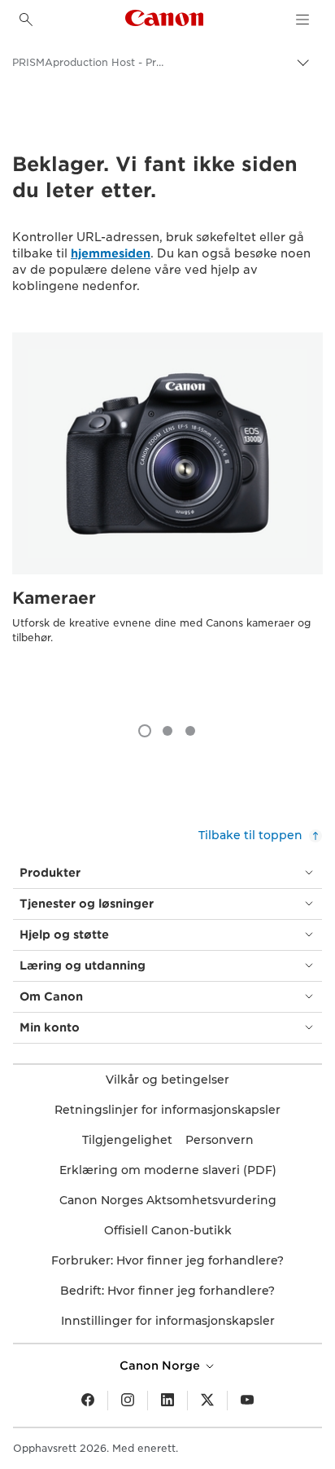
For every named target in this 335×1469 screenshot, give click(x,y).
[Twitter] (207, 1400)
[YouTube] (247, 1400)
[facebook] (88, 1400)
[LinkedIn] (167, 1400)
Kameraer (54, 598)
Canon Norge (161, 1365)
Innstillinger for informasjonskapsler (168, 1320)
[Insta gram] (128, 1400)
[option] (167, 519)
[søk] (26, 20)
